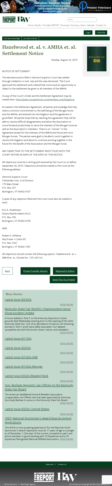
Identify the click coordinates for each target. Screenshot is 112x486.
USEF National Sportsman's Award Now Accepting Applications (38, 420)
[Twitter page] (104, 20)
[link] (31, 24)
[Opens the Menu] (109, 24)
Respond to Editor (65, 271)
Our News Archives (30, 38)
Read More (66, 304)
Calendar (91, 25)
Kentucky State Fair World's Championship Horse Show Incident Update (37, 310)
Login (88, 32)
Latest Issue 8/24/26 (18, 299)
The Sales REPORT (50, 25)
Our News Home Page (12, 38)
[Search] (95, 20)
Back (7, 271)
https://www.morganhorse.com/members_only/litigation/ (45, 99)
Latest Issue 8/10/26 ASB (21, 357)
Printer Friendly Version (35, 271)
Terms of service (10, 484)
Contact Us (62, 464)
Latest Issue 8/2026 (18, 347)
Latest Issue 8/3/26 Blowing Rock (26, 375)
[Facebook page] (100, 20)
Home (31, 25)
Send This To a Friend (63, 279)
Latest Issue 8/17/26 (18, 338)
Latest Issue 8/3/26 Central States (27, 409)
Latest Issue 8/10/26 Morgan (24, 366)
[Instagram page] (108, 20)
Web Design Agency (27, 484)
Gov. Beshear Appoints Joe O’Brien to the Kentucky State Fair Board (39, 387)
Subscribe (101, 32)
